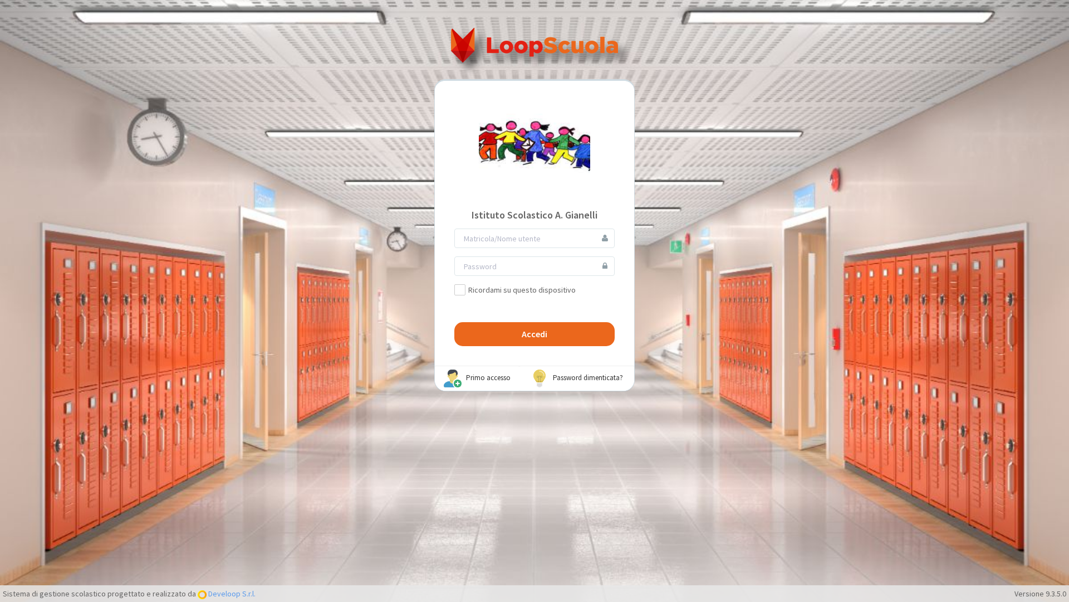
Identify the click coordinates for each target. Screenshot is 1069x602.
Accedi (534, 333)
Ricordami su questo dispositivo (522, 290)
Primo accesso (487, 378)
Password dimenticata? (587, 378)
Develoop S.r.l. (231, 594)
